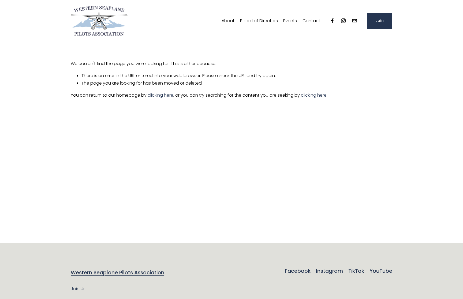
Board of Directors (259, 21)
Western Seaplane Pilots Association (117, 272)
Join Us (78, 289)
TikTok (356, 271)
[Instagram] (343, 21)
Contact (311, 21)
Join (379, 20)
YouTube (380, 271)
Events (290, 21)
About (228, 21)
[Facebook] (332, 21)
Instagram (329, 271)
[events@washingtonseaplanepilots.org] (354, 21)
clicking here (160, 95)
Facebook (298, 271)
